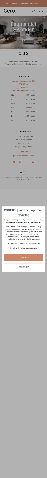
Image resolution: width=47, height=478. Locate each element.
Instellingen (23, 266)
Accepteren (23, 257)
